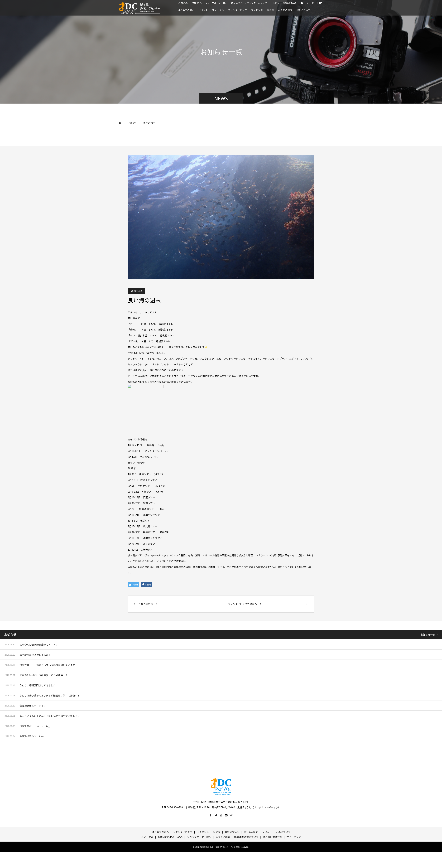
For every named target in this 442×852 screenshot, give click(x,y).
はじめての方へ (186, 10)
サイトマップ (293, 837)
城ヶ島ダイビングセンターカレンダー (250, 3)
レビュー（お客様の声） (285, 3)
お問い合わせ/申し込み (190, 3)
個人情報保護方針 (272, 837)
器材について (232, 832)
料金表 (270, 10)
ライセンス (257, 10)
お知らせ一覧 (428, 634)
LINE (320, 3)
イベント (203, 10)
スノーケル (218, 10)
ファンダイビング (237, 10)
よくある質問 (285, 10)
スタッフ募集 (222, 837)
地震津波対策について (246, 837)
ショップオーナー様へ (216, 3)
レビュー (267, 832)
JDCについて (303, 10)
